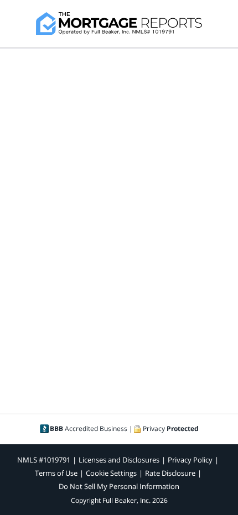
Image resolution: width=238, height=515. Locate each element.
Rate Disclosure (170, 473)
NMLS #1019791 (43, 460)
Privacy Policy (190, 460)
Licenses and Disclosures (119, 460)
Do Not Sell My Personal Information (119, 486)
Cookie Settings (111, 473)
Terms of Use (56, 473)
